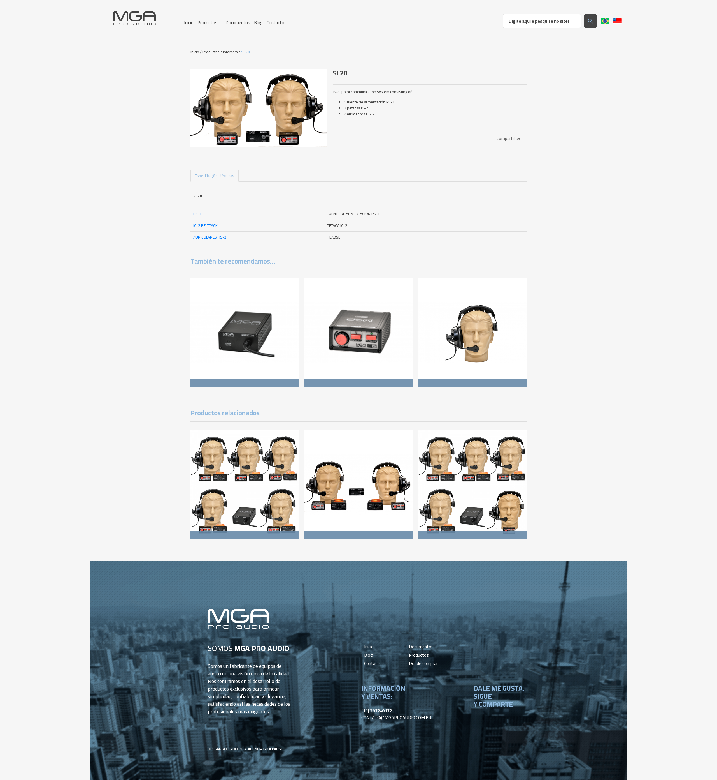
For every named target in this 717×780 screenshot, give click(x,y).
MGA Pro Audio (134, 18)
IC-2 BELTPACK (205, 225)
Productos (211, 52)
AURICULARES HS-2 (209, 237)
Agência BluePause (265, 749)
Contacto (373, 663)
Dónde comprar (423, 663)
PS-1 (197, 213)
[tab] (214, 176)
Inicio (369, 646)
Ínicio (194, 52)
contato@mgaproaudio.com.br (396, 717)
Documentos (421, 646)
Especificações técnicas (214, 175)
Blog (368, 655)
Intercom (230, 52)
